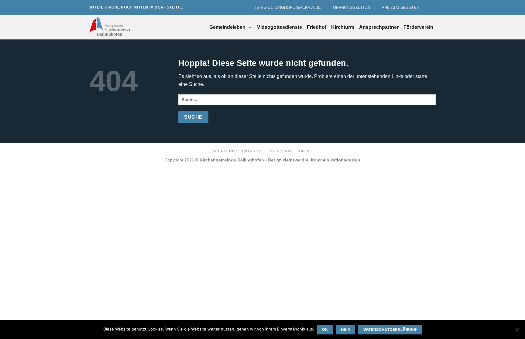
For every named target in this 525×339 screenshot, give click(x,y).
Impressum (281, 151)
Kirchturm (342, 27)
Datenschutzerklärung (237, 151)
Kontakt (305, 151)
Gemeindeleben (227, 27)
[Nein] (516, 331)
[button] (430, 8)
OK (325, 329)
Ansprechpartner (379, 27)
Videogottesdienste (279, 27)
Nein (346, 329)
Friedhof (316, 27)
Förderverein (418, 27)
